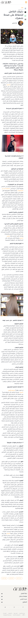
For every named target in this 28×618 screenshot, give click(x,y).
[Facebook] (25, 8)
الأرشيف (10, 613)
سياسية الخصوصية (7, 615)
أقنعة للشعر (11, 578)
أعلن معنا (16, 613)
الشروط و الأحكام (16, 615)
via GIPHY (20, 152)
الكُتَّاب (23, 615)
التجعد (8, 85)
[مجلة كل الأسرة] (14, 589)
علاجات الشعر (19, 578)
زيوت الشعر (4, 578)
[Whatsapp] (25, 15)
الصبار (8, 533)
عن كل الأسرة (22, 613)
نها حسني (14, 23)
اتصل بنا (4, 613)
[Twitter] (25, 12)
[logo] (6, 2)
